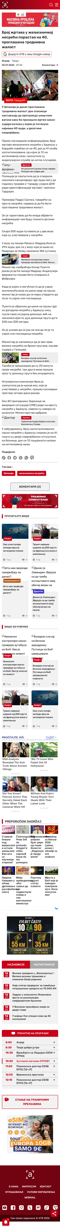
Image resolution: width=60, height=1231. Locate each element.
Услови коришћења (41, 1192)
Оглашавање (14, 1192)
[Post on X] (21, 458)
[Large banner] (30, 20)
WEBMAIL (30, 1197)
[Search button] (51, 5)
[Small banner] (30, 935)
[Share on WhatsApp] (26, 458)
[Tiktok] (46, 1207)
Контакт (45, 1186)
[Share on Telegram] (15, 458)
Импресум (29, 1186)
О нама (13, 1186)
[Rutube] (38, 1207)
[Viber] (55, 1207)
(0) (30, 486)
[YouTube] (4, 1207)
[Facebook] (13, 1207)
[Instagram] (21, 1207)
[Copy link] (4, 458)
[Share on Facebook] (9, 458)
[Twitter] (30, 1207)
